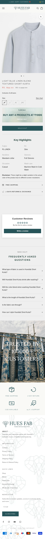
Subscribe (10, 514)
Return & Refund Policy (10, 462)
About (4, 477)
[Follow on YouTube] (15, 522)
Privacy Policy (7, 451)
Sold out (22, 128)
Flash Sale (6, 480)
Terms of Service (8, 455)
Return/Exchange (8, 484)
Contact (5, 448)
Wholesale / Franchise (10, 488)
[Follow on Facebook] (3, 522)
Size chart (39, 98)
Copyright (30, 528)
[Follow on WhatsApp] (20, 522)
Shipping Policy (7, 458)
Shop (4, 473)
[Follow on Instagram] (9, 522)
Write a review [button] (22, 231)
